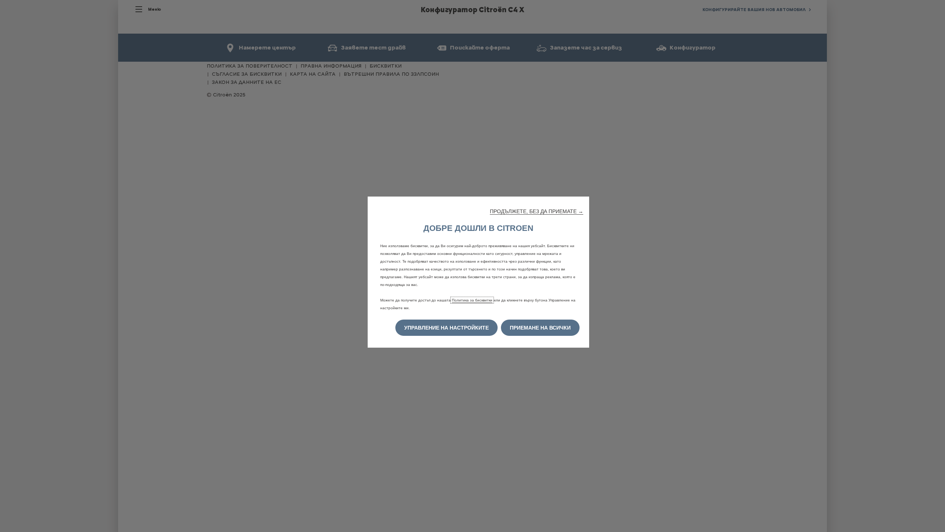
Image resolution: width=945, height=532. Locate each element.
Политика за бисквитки (472, 300)
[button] (536, 211)
